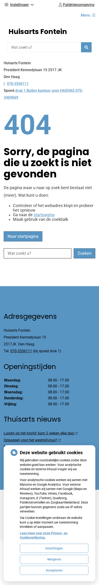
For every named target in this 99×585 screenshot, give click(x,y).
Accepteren (54, 570)
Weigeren (54, 559)
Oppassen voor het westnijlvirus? (30, 440)
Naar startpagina (23, 236)
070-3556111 (21, 351)
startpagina (44, 215)
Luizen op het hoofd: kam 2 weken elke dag (39, 433)
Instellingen (54, 548)
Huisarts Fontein (38, 31)
